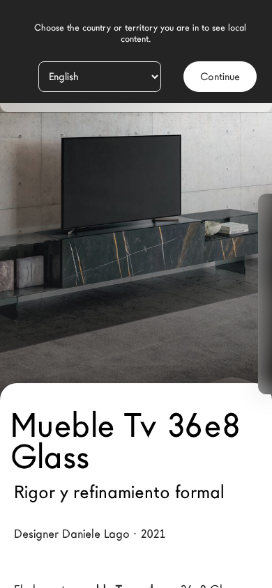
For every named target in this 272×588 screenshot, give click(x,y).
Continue (220, 77)
